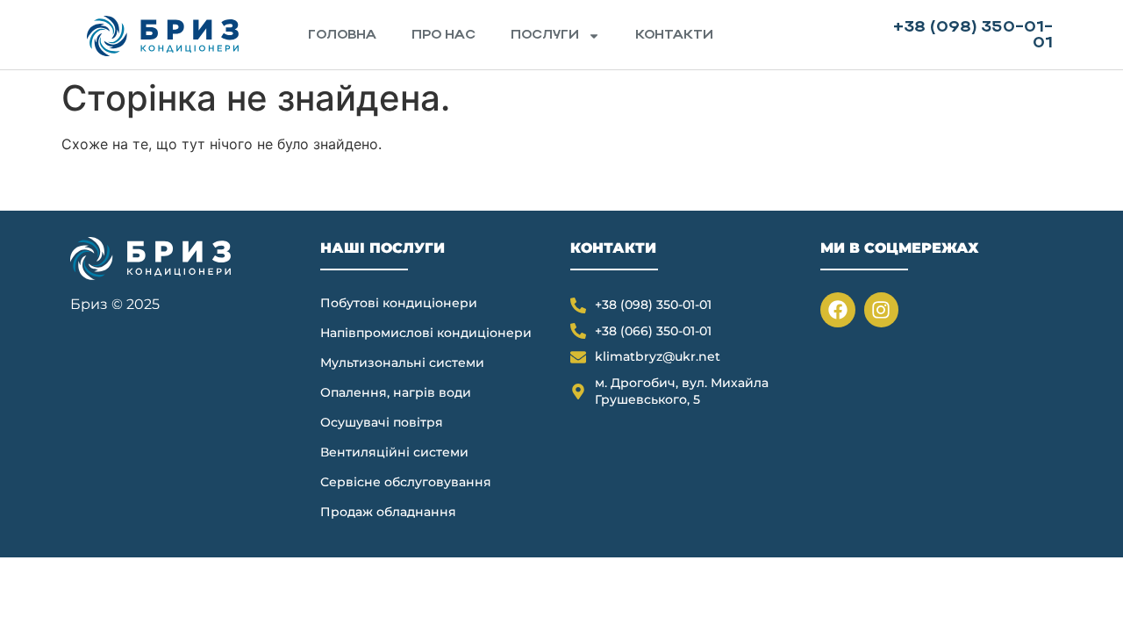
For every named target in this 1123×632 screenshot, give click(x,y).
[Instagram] (881, 309)
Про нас (443, 35)
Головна (342, 35)
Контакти (674, 35)
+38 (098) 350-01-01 (973, 35)
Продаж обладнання (388, 512)
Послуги (545, 35)
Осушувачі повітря (381, 422)
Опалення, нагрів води (395, 392)
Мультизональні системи (402, 362)
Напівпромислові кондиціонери (426, 333)
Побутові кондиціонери (398, 303)
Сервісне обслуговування (405, 482)
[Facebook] (837, 309)
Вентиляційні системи (394, 452)
